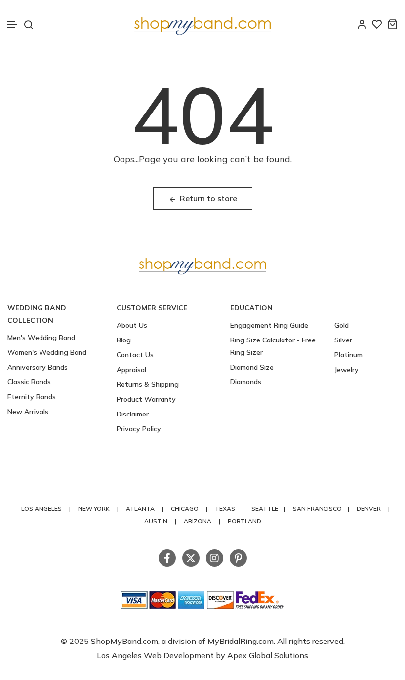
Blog (124, 340)
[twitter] (191, 558)
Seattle (264, 508)
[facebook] (167, 558)
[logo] (202, 24)
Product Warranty (146, 399)
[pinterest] (238, 558)
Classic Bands (29, 382)
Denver (369, 508)
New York (94, 508)
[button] (12, 24)
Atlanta (140, 508)
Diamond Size (252, 367)
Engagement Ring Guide (269, 325)
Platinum (348, 354)
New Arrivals (27, 411)
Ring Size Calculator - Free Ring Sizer (273, 346)
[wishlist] (377, 24)
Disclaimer (133, 414)
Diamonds (245, 382)
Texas (225, 508)
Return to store (208, 198)
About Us (132, 325)
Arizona (197, 521)
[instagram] (214, 558)
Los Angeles (41, 508)
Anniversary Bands (37, 367)
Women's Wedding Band (46, 352)
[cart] (392, 24)
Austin (155, 521)
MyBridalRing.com (240, 641)
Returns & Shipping (148, 384)
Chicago (185, 508)
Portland (244, 521)
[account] (362, 24)
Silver (343, 340)
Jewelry (346, 369)
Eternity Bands (31, 396)
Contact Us (135, 354)
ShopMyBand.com (124, 641)
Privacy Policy (139, 428)
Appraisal (131, 369)
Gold (341, 325)
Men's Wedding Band (41, 337)
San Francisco (317, 508)
